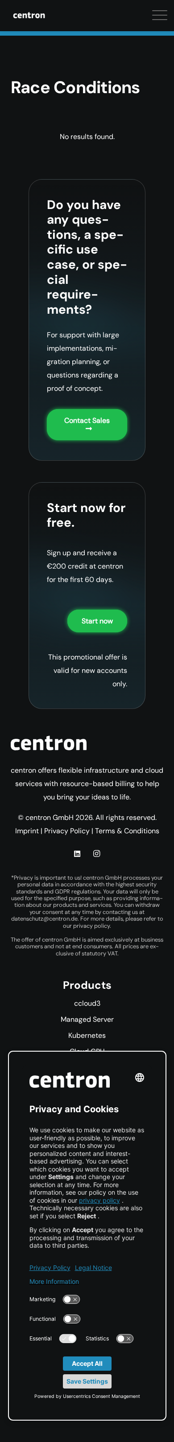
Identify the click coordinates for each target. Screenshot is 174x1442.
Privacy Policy (67, 831)
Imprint (27, 831)
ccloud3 (87, 1003)
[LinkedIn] (77, 854)
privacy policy (91, 926)
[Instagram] (97, 854)
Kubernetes (87, 1035)
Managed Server (87, 1019)
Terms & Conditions (127, 831)
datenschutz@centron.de (44, 918)
